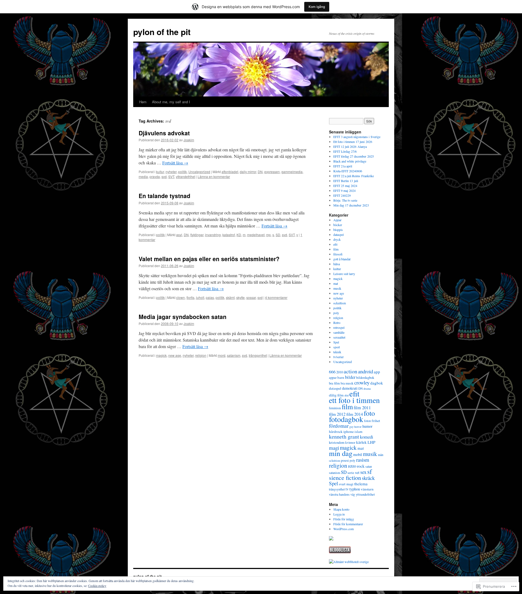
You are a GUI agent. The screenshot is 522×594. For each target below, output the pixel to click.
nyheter (171, 171)
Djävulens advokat (164, 133)
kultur (160, 171)
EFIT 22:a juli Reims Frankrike (353, 176)
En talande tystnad (164, 196)
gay (351, 427)
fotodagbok (346, 419)
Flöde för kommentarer (348, 524)
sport (336, 347)
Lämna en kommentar (214, 176)
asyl (179, 234)
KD (239, 234)
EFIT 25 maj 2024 (345, 185)
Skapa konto (341, 509)
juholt (200, 297)
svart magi (346, 484)
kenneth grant (344, 436)
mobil (357, 454)
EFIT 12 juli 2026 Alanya (350, 146)
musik (337, 288)
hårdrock (336, 431)
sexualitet (339, 337)
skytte (240, 297)
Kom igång (317, 7)
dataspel (338, 234)
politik (182, 171)
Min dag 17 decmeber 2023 (351, 205)
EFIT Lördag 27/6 (345, 151)
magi (334, 447)
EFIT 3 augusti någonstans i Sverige (356, 137)
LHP (371, 442)
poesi (345, 460)
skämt (230, 297)
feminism (335, 408)
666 (332, 372)
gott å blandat (341, 259)
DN (260, 171)
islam (358, 431)
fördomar (339, 425)
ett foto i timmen (354, 400)
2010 (339, 372)
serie (350, 472)
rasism (362, 459)
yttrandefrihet (185, 176)
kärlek (361, 442)
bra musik (347, 383)
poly (336, 313)
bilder (350, 377)
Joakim (189, 139)
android (365, 371)
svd (164, 176)
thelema (361, 483)
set (357, 472)
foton (367, 421)
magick (161, 355)
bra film (334, 383)
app (377, 371)
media (143, 176)
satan (368, 466)
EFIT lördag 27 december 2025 (353, 156)
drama (367, 388)
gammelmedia (292, 171)
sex (363, 471)
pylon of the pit (162, 31)
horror (358, 427)
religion (200, 355)
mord (221, 355)
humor (367, 426)
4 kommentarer (276, 297)
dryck (337, 239)
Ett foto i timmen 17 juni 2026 (352, 141)
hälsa (336, 264)
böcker (337, 225)
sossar (251, 297)
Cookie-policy (97, 585)
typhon (354, 489)
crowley (361, 382)
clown (180, 297)
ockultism (339, 303)
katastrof (228, 234)
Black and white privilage (349, 161)
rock (361, 466)
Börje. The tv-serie (345, 200)
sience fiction (345, 478)
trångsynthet (258, 355)
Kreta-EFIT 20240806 (347, 171)
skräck (368, 477)
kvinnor (350, 442)
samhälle (338, 332)
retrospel (338, 327)
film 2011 (362, 408)
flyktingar (196, 234)
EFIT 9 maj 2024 (344, 190)
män (380, 455)
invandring (213, 234)
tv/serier (338, 357)
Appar (337, 220)
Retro (336, 322)
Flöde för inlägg (343, 519)
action (350, 371)
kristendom (336, 442)
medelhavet (256, 234)
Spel (336, 342)
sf (369, 471)
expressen (272, 171)
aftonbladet (230, 171)
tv (347, 489)
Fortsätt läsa (175, 162)
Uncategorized (199, 171)
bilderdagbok (365, 377)
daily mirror (248, 171)
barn (340, 377)
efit (335, 244)
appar (333, 377)
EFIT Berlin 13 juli (345, 181)
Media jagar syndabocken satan (182, 316)
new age (174, 355)
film (335, 249)
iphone (348, 431)
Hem (143, 101)
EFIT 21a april (342, 166)
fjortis (190, 297)
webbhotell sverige (356, 561)
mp (268, 234)
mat (335, 283)
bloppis (338, 229)
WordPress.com (343, 529)
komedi (366, 437)
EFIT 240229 (342, 195)
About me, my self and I (171, 101)
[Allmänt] (336, 561)
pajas (210, 297)
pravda (155, 176)
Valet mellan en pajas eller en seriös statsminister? (209, 259)
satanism (233, 355)
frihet (376, 420)
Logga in (339, 514)
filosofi (338, 254)
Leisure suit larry (344, 273)
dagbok (376, 383)
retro (352, 466)
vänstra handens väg (342, 494)
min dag (340, 453)
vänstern (367, 489)
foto (369, 413)
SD (278, 234)
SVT (171, 176)
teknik (337, 352)
